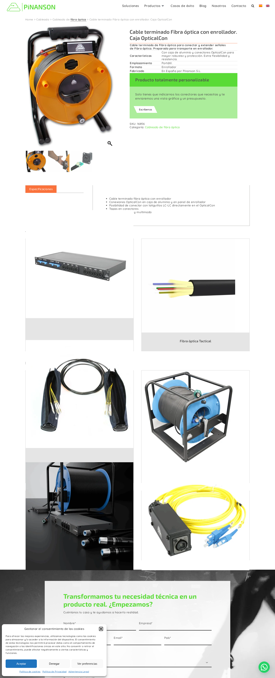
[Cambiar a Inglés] (267, 7)
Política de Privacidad (54, 671)
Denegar (54, 663)
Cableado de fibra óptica (162, 127)
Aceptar (21, 663)
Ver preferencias (87, 663)
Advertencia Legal (78, 671)
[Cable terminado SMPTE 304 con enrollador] (195, 417)
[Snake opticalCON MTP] (79, 516)
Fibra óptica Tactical (195, 341)
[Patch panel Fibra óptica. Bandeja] (79, 263)
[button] (101, 629)
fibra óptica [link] (78, 19)
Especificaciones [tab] (41, 189)
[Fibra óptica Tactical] (195, 285)
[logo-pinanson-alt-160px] (31, 2)
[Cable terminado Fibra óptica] (79, 393)
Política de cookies (30, 671)
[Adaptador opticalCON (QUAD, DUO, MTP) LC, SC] (195, 516)
